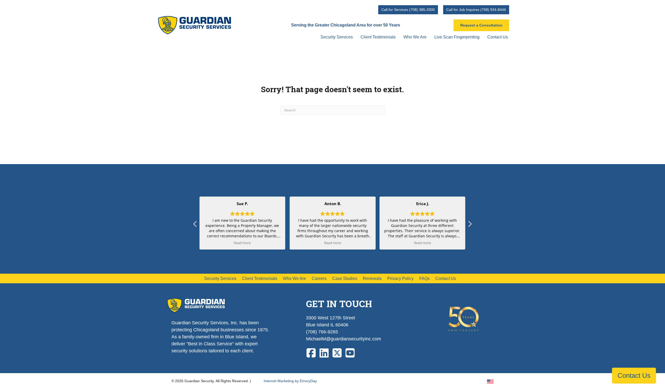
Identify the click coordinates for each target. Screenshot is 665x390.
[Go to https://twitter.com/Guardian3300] (337, 353)
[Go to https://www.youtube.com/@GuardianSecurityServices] (350, 353)
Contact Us (633, 375)
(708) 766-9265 (322, 331)
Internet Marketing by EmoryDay (290, 381)
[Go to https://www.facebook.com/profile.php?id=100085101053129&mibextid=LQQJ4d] (311, 353)
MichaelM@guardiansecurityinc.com (343, 338)
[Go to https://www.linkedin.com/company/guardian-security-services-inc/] (324, 353)
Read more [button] (242, 243)
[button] (469, 225)
